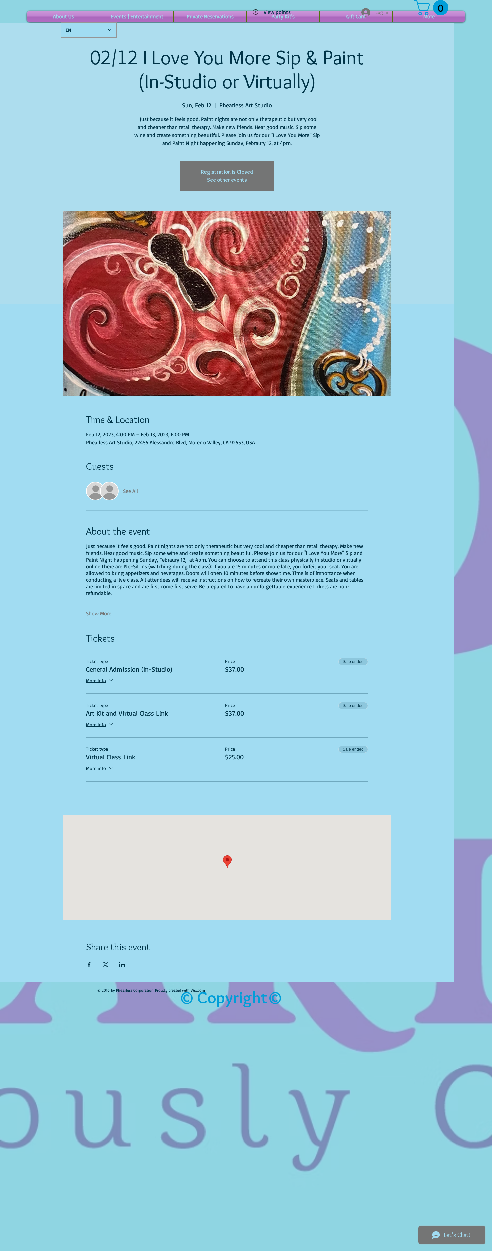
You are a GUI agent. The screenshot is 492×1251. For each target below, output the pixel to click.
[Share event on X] (105, 964)
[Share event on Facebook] (89, 964)
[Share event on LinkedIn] (122, 964)
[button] (433, 7)
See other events (227, 180)
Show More (98, 613)
